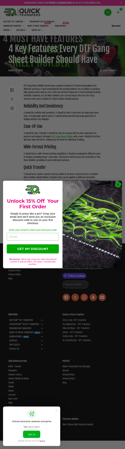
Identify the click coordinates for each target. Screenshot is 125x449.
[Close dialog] (118, 184)
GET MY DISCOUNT (32, 249)
